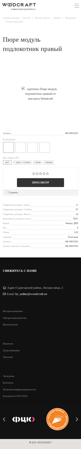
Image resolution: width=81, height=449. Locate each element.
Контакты (8, 382)
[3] (40, 173)
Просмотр (40, 182)
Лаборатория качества (15, 318)
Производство (10, 324)
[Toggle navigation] (76, 6)
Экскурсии (8, 376)
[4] (44, 173)
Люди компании (11, 350)
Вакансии (8, 343)
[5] (47, 173)
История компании (13, 311)
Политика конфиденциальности (19, 389)
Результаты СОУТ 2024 (15, 396)
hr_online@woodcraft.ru (31, 294)
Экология (8, 357)
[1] (33, 173)
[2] (37, 173)
